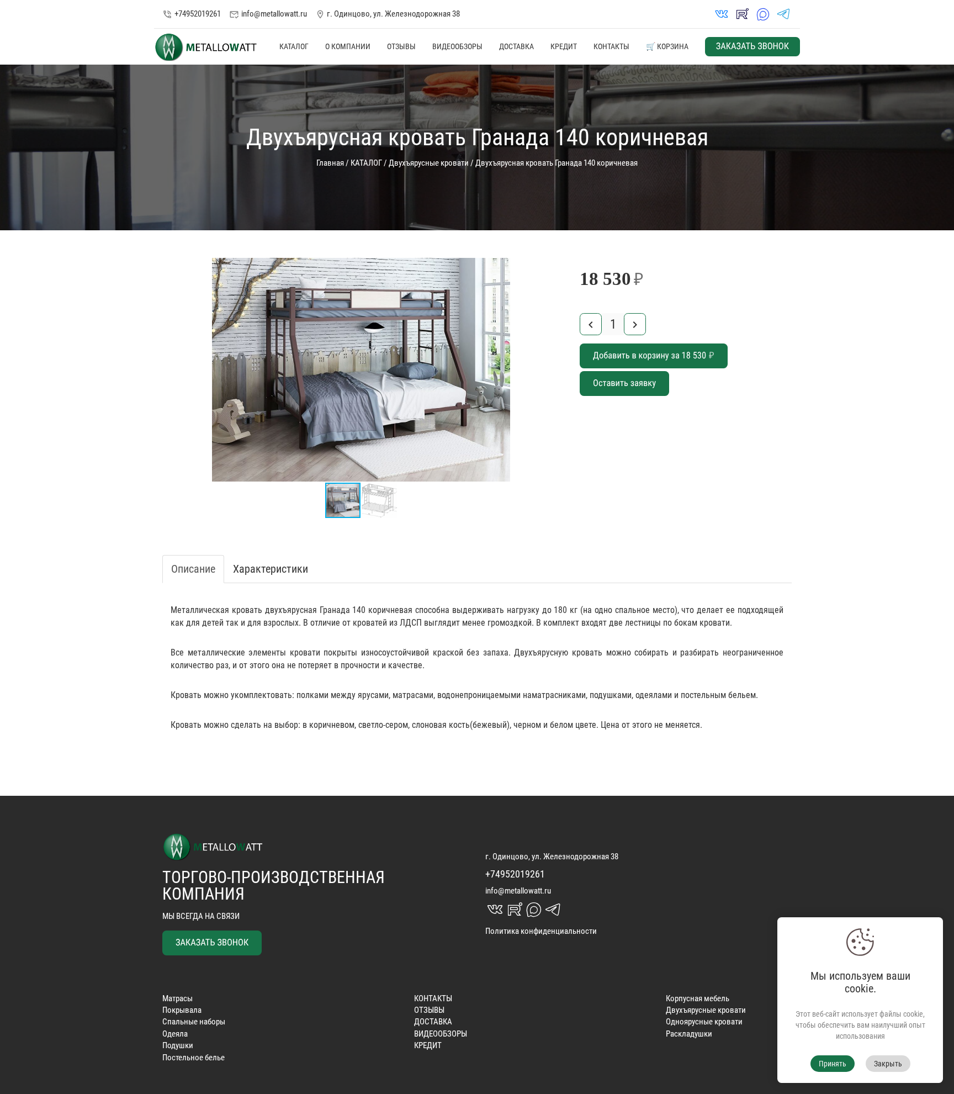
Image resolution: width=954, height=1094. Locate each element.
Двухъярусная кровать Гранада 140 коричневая (556, 163)
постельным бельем (718, 695)
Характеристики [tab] (270, 568)
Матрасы (177, 998)
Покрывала (182, 1010)
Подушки (177, 1045)
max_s (763, 14)
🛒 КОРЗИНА (667, 46)
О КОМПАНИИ (347, 46)
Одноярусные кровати (704, 1022)
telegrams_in (783, 14)
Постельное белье (193, 1058)
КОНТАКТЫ (611, 46)
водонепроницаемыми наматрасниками (511, 695)
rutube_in (742, 14)
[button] (550, 268)
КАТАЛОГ (294, 46)
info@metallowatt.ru (268, 14)
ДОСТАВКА (516, 46)
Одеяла (175, 1034)
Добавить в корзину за (653, 356)
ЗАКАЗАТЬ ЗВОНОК (752, 46)
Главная (330, 163)
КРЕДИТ (563, 46)
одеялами (653, 695)
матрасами (413, 695)
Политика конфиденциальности (541, 931)
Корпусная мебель (697, 998)
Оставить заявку (624, 383)
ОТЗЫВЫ (401, 46)
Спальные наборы (193, 1022)
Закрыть (888, 1063)
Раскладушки (689, 1034)
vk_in (721, 14)
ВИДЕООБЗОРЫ (457, 46)
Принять (832, 1063)
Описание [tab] (193, 568)
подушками (611, 695)
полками (312, 695)
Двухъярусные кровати (429, 163)
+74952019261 (191, 14)
